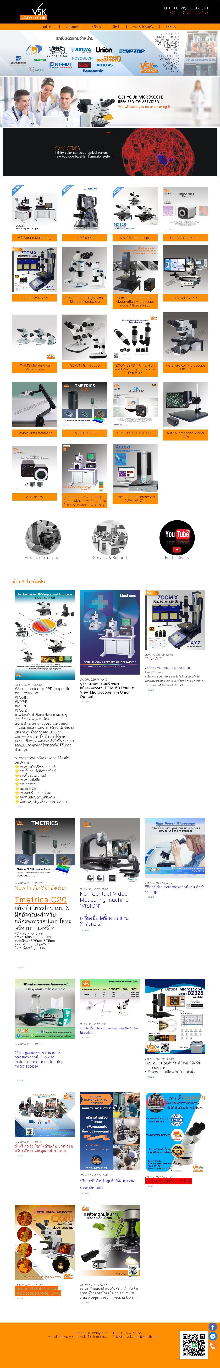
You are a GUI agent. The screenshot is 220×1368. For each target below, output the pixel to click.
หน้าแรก (48, 26)
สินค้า (116, 26)
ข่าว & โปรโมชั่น (143, 26)
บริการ (96, 26)
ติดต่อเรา (171, 26)
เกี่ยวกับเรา (73, 26)
